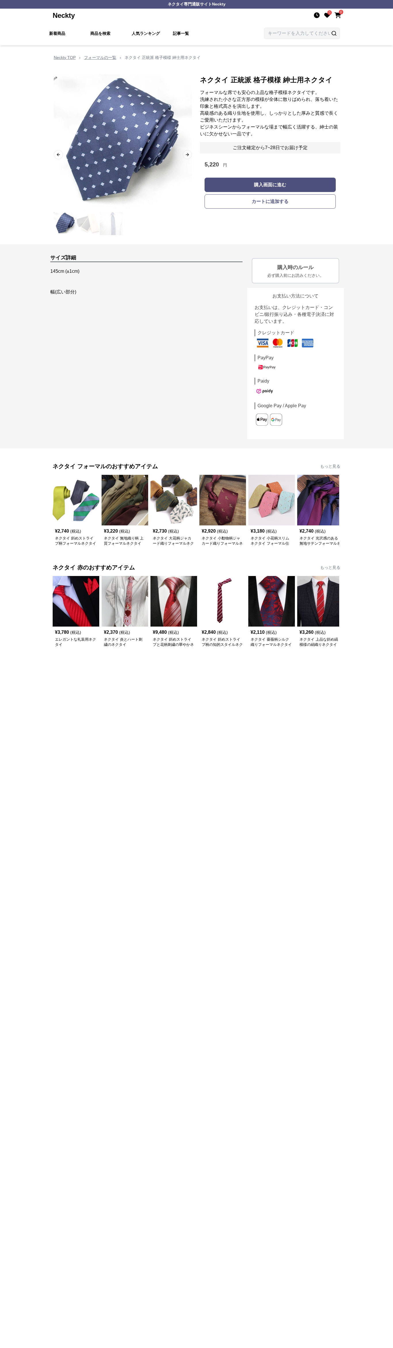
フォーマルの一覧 (100, 57)
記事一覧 (181, 33)
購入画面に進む (270, 184)
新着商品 (57, 33)
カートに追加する (270, 201)
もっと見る (330, 466)
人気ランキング (146, 33)
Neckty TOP (65, 57)
